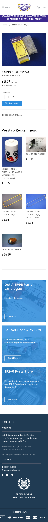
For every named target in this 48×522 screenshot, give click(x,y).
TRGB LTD (23, 512)
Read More (13, 358)
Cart (43, 7)
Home (4, 25)
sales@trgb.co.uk (12, 470)
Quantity (6, 92)
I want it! (12, 316)
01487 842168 (10, 467)
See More (12, 399)
